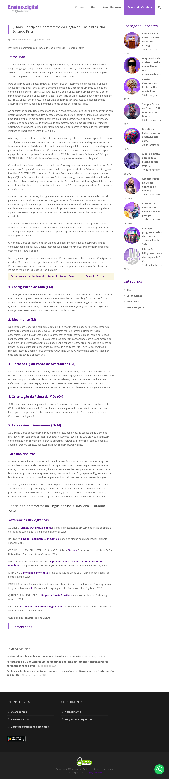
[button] (159, 769)
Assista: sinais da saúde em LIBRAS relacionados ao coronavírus (45, 656)
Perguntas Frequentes (78, 719)
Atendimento (73, 711)
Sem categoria (135, 307)
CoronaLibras (134, 295)
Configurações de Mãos (26, 294)
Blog (129, 290)
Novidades (132, 301)
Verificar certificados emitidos (30, 726)
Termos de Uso (20, 719)
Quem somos (19, 711)
